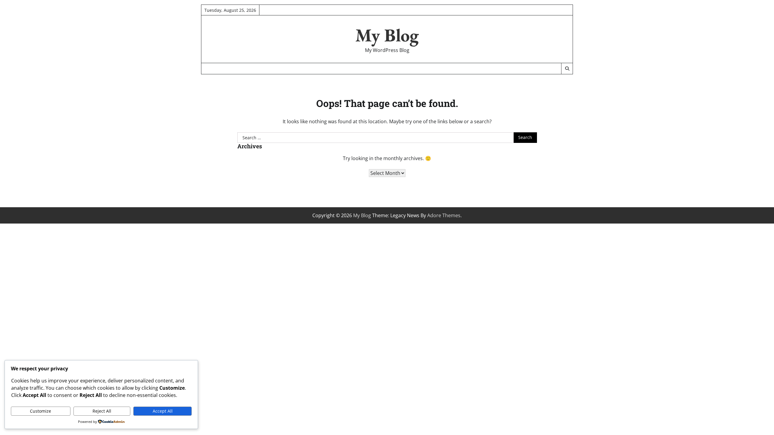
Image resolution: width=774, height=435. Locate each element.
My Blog (387, 35)
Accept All (163, 411)
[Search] (567, 68)
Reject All (102, 411)
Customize (40, 411)
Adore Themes (443, 215)
